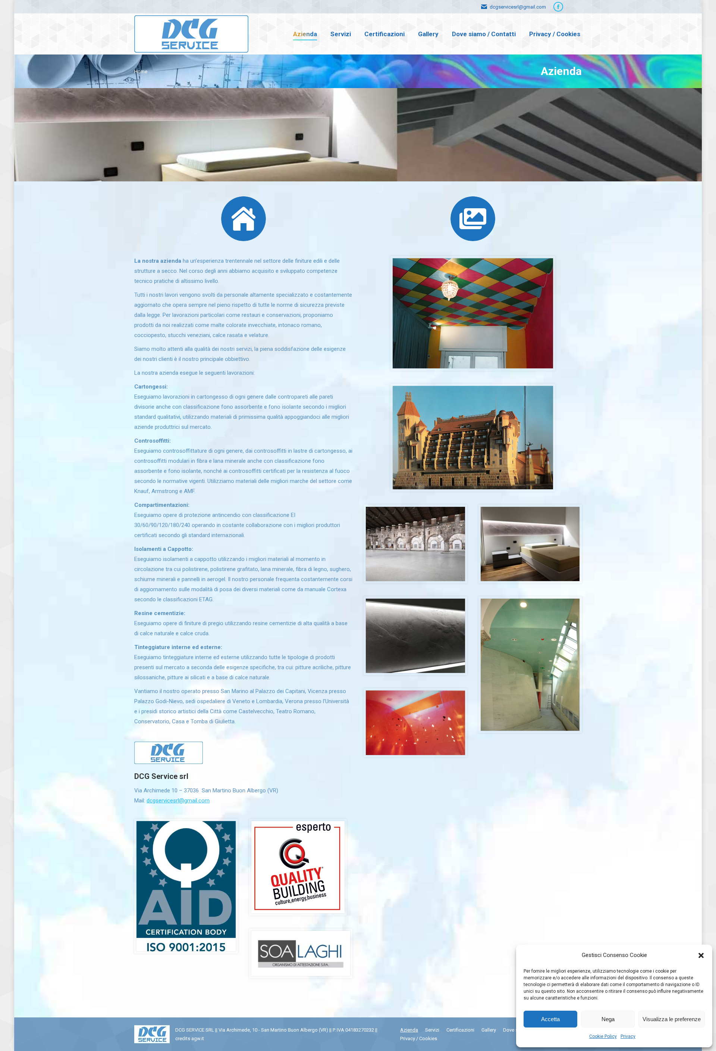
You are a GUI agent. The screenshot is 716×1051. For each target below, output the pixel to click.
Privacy (628, 1036)
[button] (701, 955)
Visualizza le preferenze (672, 1019)
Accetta (550, 1019)
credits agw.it (189, 1038)
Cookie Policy (603, 1036)
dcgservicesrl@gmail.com (178, 800)
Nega (608, 1019)
